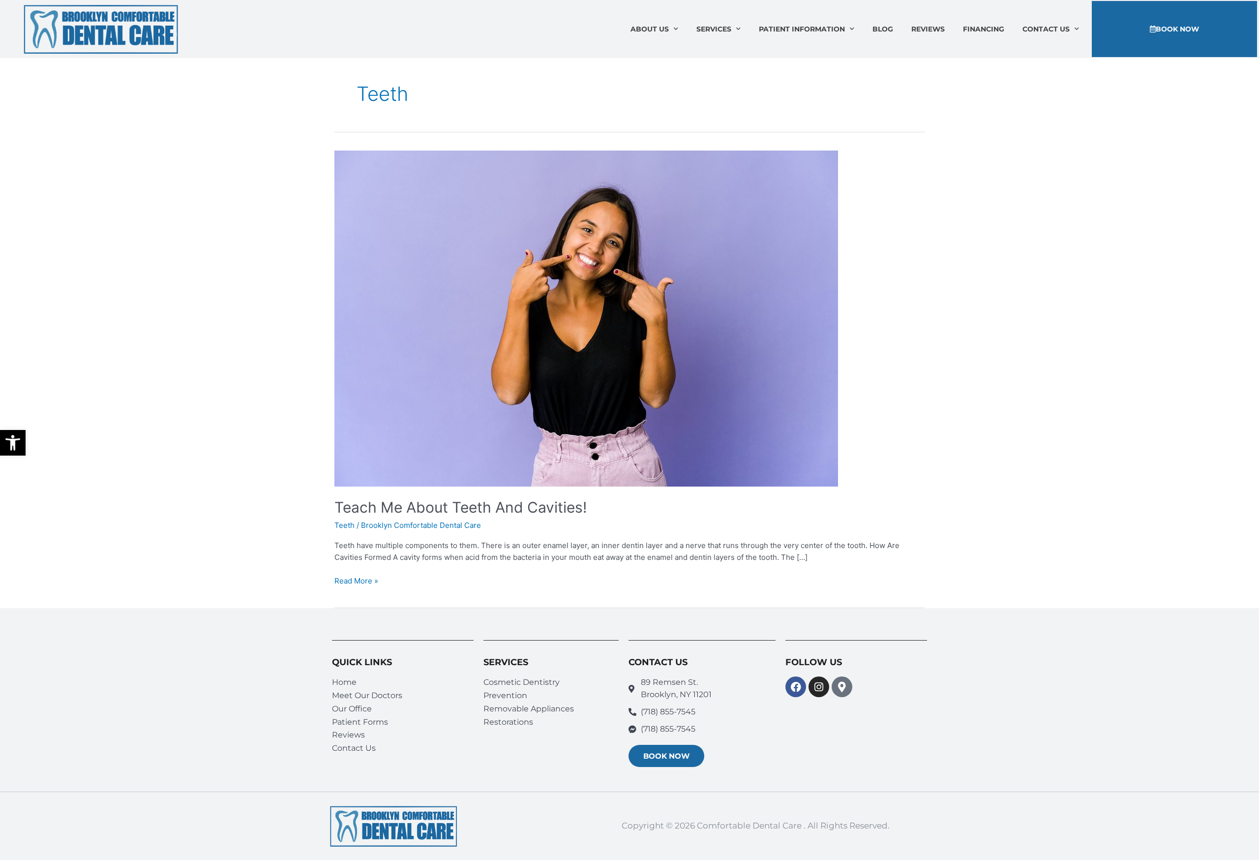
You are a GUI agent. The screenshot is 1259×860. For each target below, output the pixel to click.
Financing (983, 29)
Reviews (928, 29)
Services (713, 29)
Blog (882, 29)
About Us (649, 29)
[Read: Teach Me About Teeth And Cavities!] (586, 318)
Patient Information (802, 29)
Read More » (356, 580)
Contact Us (1046, 29)
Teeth (344, 525)
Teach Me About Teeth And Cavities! (460, 507)
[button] (13, 443)
